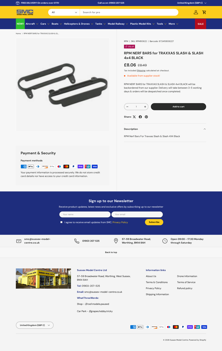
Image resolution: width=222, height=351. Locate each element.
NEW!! (20, 23)
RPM (126, 41)
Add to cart (178, 106)
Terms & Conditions (157, 282)
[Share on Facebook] (140, 117)
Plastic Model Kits (140, 23)
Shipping (141, 70)
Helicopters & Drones (77, 23)
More (172, 23)
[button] (204, 12)
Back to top (111, 252)
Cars (43, 23)
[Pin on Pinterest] (146, 117)
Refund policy (184, 288)
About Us (151, 276)
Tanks (98, 23)
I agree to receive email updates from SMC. (96, 222)
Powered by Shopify (197, 340)
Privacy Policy (120, 222)
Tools (160, 23)
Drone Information (187, 276)
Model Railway (116, 23)
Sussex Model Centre (179, 340)
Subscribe (154, 222)
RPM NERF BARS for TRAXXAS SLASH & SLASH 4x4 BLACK (42, 33)
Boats (55, 23)
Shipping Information (157, 294)
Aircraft (30, 23)
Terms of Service (186, 282)
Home (18, 33)
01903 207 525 (116, 3)
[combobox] (113, 12)
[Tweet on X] (134, 117)
